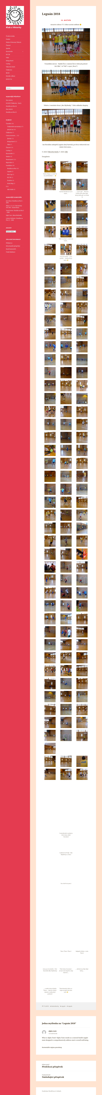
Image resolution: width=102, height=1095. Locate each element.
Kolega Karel (9, 60)
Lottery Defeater (11, 218)
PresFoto (9, 180)
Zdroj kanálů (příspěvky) (13, 246)
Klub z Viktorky (13, 27)
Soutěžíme (9, 165)
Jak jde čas (9, 79)
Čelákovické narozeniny (14, 126)
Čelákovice (9, 70)
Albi (66, 152)
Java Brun (9, 201)
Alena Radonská (17, 215)
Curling (8, 64)
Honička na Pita (11, 168)
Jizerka (9, 138)
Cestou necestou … (11, 135)
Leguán (9, 171)
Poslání (8, 39)
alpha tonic (53, 1031)
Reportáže (9, 162)
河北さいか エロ (10, 206)
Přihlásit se (9, 243)
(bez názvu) (9, 100)
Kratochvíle (9, 51)
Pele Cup (9, 174)
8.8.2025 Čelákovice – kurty (13, 103)
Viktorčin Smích (10, 67)
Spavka (8, 48)
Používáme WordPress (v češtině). (51, 1091)
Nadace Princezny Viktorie (13, 42)
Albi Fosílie (10, 189)
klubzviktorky (55, 1006)
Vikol (7, 57)
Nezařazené (9, 159)
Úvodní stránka (10, 36)
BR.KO (8, 73)
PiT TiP (8, 54)
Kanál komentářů (11, 249)
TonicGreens (9, 210)
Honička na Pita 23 (11, 112)
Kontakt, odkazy (10, 76)
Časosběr (8, 123)
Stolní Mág (10, 183)
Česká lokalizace (10, 252)
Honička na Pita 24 (11, 106)
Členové (8, 45)
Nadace (8, 156)
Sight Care (9, 215)
